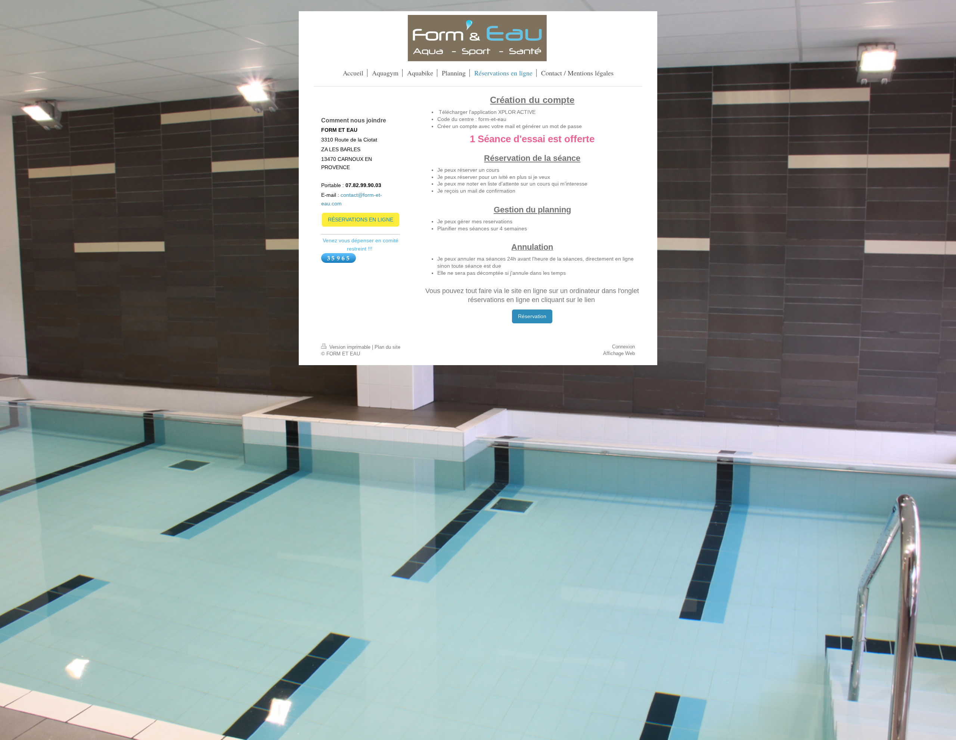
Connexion (623, 346)
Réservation (532, 316)
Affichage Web (619, 353)
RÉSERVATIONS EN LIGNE (360, 220)
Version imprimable (350, 347)
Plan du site (387, 347)
